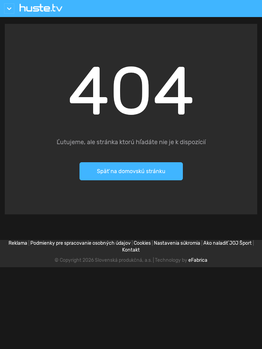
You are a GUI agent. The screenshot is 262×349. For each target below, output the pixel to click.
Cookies (142, 243)
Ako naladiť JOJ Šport (227, 243)
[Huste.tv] (40, 8)
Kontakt (131, 250)
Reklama (18, 243)
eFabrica (197, 260)
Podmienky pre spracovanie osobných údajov (80, 243)
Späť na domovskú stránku (131, 171)
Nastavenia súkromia (177, 243)
